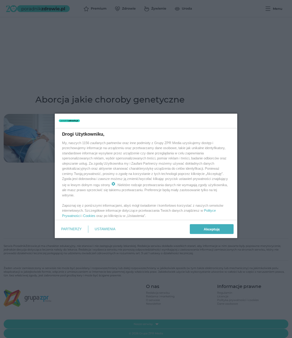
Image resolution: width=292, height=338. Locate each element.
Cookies (89, 215)
